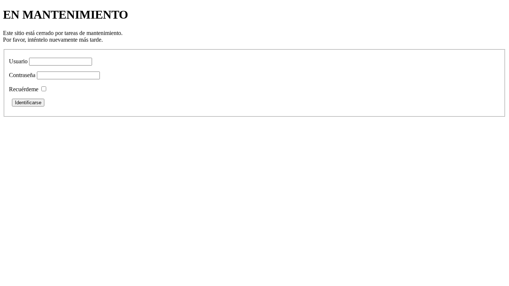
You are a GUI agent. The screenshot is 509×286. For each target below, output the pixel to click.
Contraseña (22, 75)
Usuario (18, 61)
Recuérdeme (23, 89)
